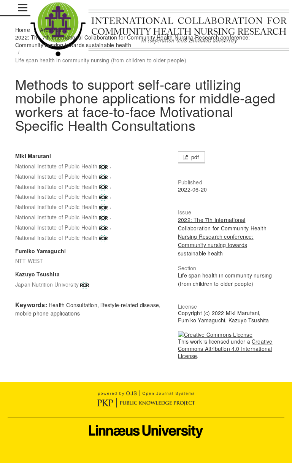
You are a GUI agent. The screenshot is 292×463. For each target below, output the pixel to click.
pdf (194, 157)
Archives (50, 29)
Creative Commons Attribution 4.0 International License (225, 349)
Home (22, 29)
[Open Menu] (22, 7)
